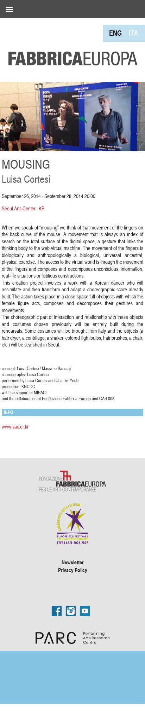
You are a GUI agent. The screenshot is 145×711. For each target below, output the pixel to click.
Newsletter (73, 562)
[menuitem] (115, 33)
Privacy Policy (72, 570)
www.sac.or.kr (15, 426)
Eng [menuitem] (115, 33)
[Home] (70, 42)
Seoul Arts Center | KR (23, 208)
